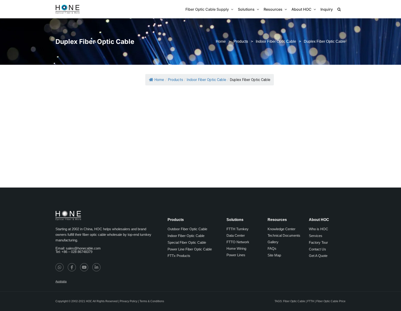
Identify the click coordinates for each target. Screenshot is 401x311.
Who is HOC (318, 229)
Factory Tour (318, 242)
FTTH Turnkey (237, 229)
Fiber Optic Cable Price (331, 301)
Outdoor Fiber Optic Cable (187, 229)
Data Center (235, 235)
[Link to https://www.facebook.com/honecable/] (72, 267)
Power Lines (235, 255)
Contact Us (317, 249)
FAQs (272, 248)
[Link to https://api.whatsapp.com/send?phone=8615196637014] (59, 267)
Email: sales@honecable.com (78, 248)
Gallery (273, 242)
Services (315, 236)
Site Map (274, 255)
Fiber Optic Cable (294, 301)
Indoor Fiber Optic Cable (276, 41)
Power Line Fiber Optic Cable (190, 249)
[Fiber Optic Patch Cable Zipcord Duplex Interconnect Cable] (168, 98)
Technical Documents (284, 235)
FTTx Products (179, 256)
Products (240, 41)
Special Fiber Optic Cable (187, 242)
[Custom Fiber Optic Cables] (221, 98)
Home (221, 41)
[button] (339, 9)
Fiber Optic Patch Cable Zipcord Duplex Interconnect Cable (168, 153)
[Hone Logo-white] (68, 212)
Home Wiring (236, 248)
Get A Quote (318, 256)
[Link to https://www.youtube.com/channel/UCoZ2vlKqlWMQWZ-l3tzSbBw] (84, 267)
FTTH (310, 301)
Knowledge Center (281, 229)
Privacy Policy (128, 301)
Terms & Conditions (151, 301)
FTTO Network (237, 242)
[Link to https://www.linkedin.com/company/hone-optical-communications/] (96, 267)
